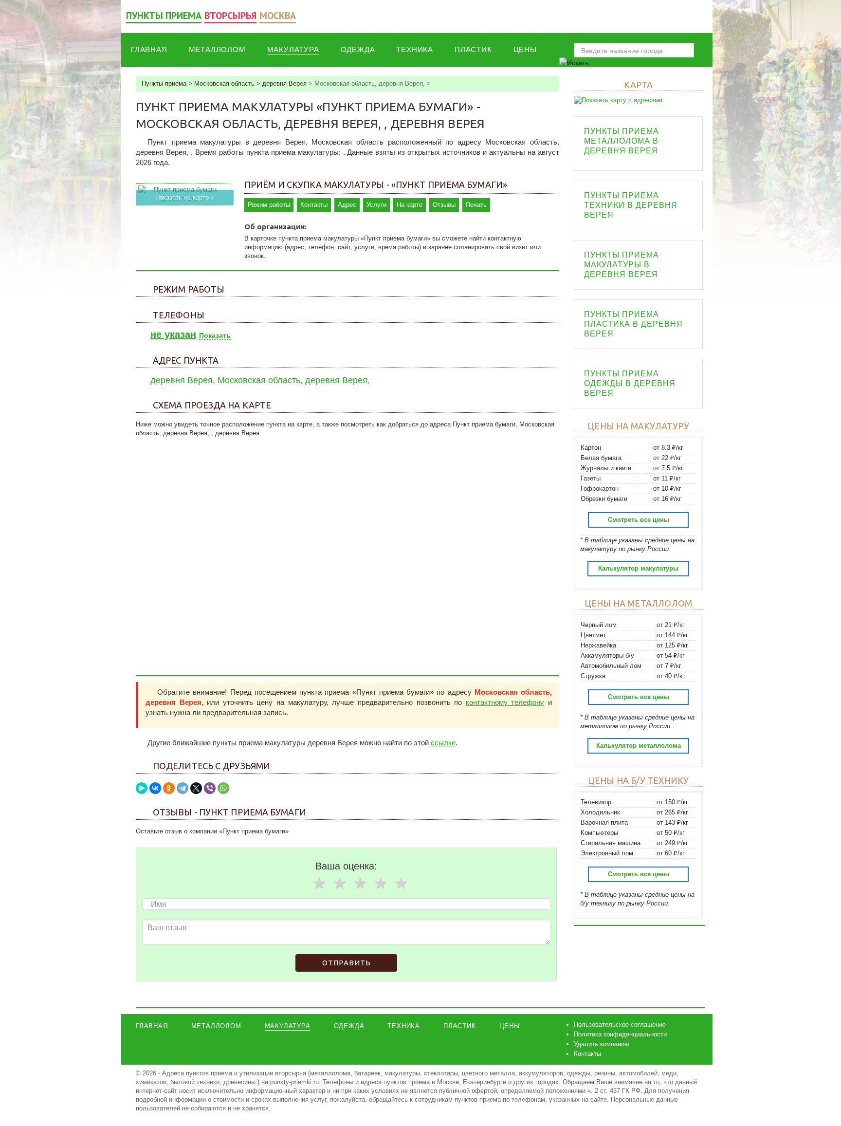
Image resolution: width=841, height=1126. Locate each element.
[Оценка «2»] (339, 883)
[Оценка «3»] (359, 883)
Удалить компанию (601, 1044)
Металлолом (217, 49)
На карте (409, 204)
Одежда (358, 49)
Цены (525, 49)
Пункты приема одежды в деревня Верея (630, 383)
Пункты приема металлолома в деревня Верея (621, 141)
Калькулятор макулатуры (638, 568)
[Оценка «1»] (319, 883)
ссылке (443, 742)
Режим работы (269, 204)
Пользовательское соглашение (620, 1024)
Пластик (473, 49)
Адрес (347, 204)
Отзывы (444, 204)
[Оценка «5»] (400, 883)
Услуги (376, 204)
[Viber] (210, 788)
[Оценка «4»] (380, 883)
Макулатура (293, 49)
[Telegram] (182, 788)
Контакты (314, 204)
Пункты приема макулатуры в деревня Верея (621, 264)
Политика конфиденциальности (620, 1034)
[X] (196, 788)
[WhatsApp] (223, 788)
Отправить (346, 963)
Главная (149, 49)
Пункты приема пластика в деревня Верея (633, 324)
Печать (476, 204)
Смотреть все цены (638, 519)
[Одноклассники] (169, 788)
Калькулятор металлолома (638, 745)
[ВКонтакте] (155, 788)
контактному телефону (505, 702)
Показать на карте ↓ (184, 197)
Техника (414, 49)
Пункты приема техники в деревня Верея (630, 205)
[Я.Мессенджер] (141, 788)
